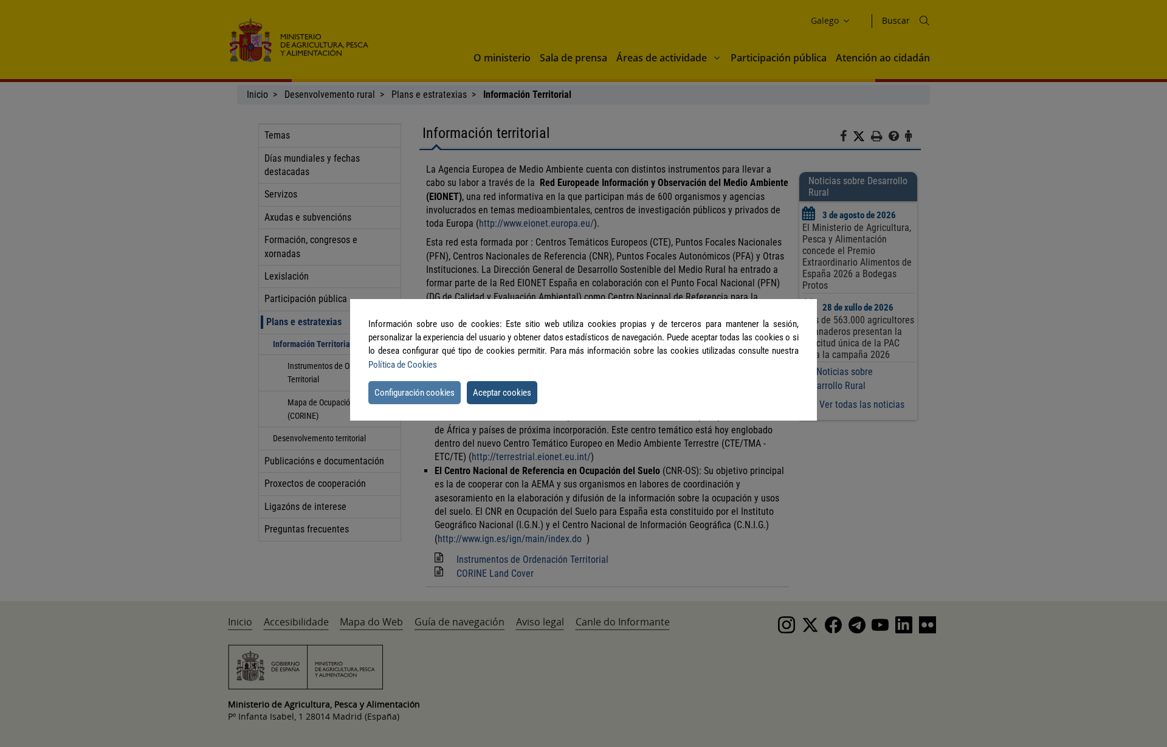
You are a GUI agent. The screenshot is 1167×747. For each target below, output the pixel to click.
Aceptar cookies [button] (502, 392)
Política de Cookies (402, 364)
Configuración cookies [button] (414, 392)
